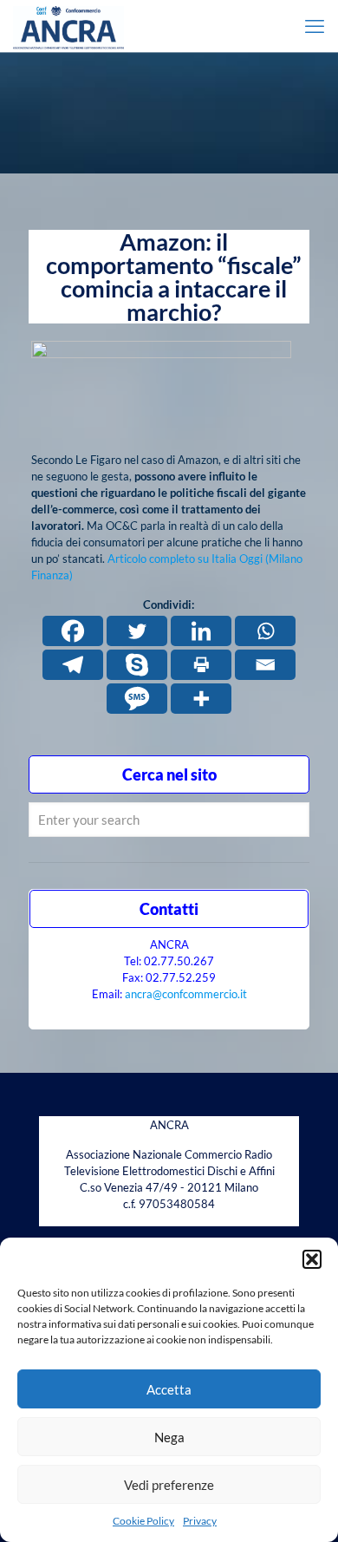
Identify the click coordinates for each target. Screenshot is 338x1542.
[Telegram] (72, 665)
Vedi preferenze (169, 1485)
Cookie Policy (143, 1520)
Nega (169, 1437)
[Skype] (137, 665)
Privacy (200, 1520)
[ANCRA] (68, 26)
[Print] (201, 665)
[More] (201, 698)
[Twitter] (137, 631)
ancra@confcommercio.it (186, 994)
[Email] (265, 665)
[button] (312, 1259)
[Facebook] (72, 631)
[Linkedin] (201, 631)
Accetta (169, 1389)
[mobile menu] (314, 26)
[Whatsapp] (265, 631)
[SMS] (137, 698)
